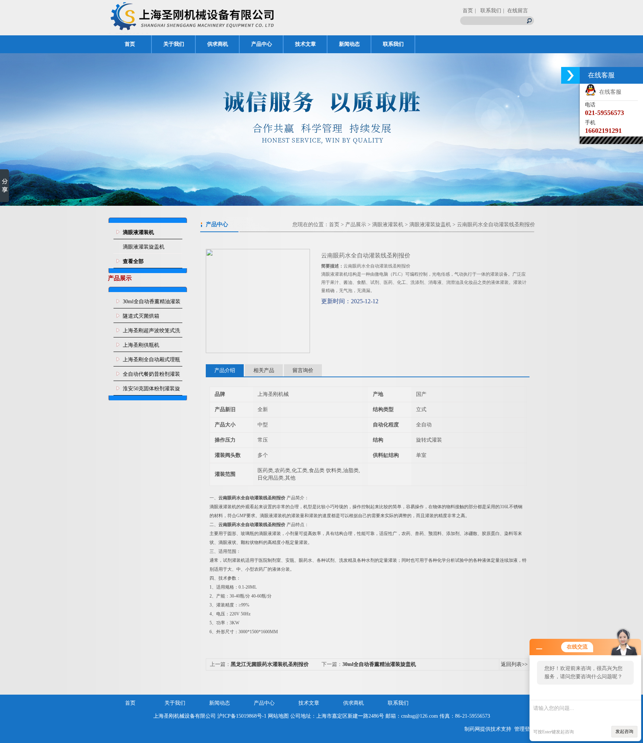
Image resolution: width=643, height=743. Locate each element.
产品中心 (261, 44)
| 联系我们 (488, 10)
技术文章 (305, 44)
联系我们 (393, 44)
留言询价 (302, 370)
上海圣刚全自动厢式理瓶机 (151, 361)
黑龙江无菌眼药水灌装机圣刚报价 (270, 664)
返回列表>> (514, 664)
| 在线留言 (515, 10)
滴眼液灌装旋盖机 (143, 247)
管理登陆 (524, 729)
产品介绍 (224, 370)
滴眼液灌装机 (387, 224)
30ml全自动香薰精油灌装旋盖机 (151, 303)
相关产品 (263, 370)
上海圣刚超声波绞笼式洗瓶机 (151, 332)
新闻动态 (349, 44)
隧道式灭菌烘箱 (141, 316)
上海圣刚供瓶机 (141, 345)
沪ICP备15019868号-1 (241, 716)
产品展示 (355, 224)
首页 (468, 10)
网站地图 (278, 716)
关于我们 (173, 44)
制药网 (472, 729)
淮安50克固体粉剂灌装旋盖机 (151, 390)
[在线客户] (570, 75)
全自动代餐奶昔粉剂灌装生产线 (151, 376)
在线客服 (608, 92)
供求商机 (217, 44)
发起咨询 (624, 731)
